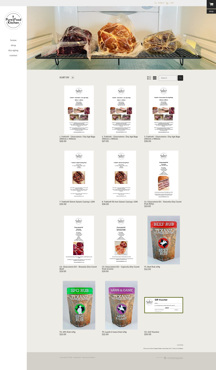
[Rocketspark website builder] (169, 358)
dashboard (77, 357)
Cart (171, 3)
